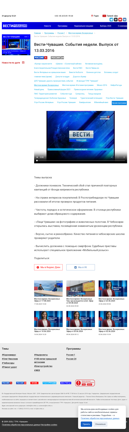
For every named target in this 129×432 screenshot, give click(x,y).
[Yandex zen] (116, 19)
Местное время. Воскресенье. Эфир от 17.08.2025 (47, 300)
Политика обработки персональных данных (21, 425)
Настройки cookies (49, 425)
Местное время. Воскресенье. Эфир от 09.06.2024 (79, 330)
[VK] (124, 19)
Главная (37, 33)
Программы (49, 33)
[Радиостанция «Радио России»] (49, 383)
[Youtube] (120, 19)
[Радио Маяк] (34, 383)
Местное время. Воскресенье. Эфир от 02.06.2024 (112, 330)
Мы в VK (82, 267)
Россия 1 (61, 33)
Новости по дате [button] (11, 62)
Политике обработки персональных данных (100, 418)
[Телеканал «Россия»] (7, 383)
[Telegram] (111, 19)
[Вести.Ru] (21, 383)
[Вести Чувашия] (14, 26)
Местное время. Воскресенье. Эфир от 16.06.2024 (47, 330)
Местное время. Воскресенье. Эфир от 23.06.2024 (112, 300)
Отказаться (100, 424)
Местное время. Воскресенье (80, 33)
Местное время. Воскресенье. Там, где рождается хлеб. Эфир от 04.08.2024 (79, 301)
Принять (86, 424)
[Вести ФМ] (65, 383)
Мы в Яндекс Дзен (50, 267)
